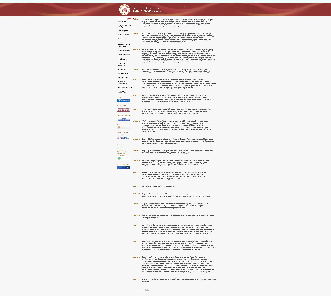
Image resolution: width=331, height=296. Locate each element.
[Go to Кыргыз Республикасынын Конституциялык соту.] (134, 18)
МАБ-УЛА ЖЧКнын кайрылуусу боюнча (158, 186)
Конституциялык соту (147, 9)
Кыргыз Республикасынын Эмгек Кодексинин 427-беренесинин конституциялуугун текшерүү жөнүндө (178, 216)
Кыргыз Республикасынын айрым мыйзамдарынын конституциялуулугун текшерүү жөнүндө (179, 280)
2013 (137, 18)
